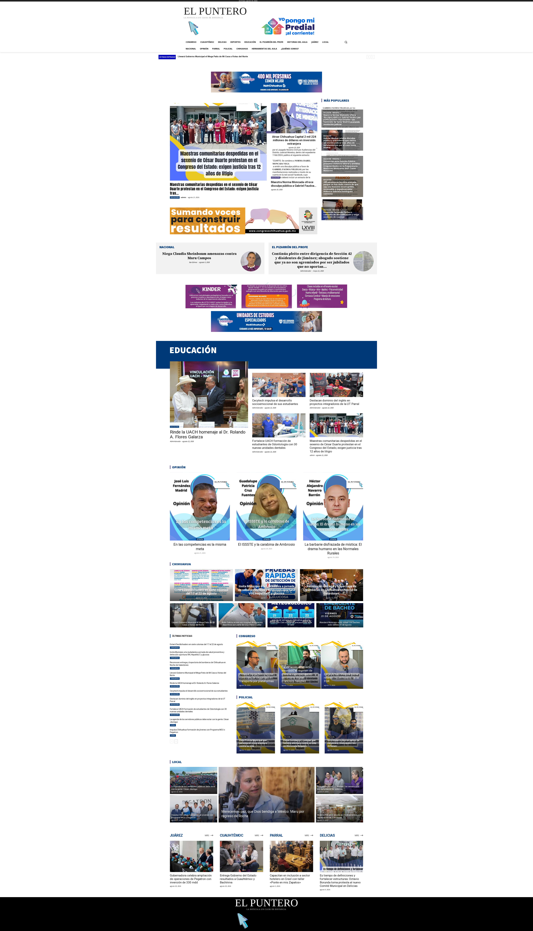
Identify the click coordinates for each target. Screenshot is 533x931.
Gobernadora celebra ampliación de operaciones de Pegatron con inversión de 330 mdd (191, 879)
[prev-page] (171, 741)
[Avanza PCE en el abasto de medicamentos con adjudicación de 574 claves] (339, 808)
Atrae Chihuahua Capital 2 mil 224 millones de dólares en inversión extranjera (294, 140)
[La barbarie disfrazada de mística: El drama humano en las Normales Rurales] (333, 506)
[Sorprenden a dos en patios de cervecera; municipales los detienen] (344, 727)
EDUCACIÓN (175, 197)
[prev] (368, 57)
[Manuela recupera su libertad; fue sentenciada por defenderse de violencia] (339, 780)
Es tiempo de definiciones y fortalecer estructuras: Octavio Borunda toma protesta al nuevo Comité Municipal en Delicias (340, 881)
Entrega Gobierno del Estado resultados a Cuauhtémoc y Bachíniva (238, 879)
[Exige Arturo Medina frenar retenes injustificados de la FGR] (342, 665)
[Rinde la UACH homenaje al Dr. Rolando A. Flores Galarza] (209, 394)
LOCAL (173, 725)
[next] (372, 57)
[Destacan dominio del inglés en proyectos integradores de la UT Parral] (336, 385)
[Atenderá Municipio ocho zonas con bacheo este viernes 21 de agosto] (339, 615)
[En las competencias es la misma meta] (200, 506)
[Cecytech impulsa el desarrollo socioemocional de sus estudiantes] (279, 385)
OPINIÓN (200, 539)
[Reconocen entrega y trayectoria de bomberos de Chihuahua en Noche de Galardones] (331, 585)
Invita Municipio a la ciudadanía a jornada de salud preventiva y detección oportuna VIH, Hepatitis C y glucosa (197, 653)
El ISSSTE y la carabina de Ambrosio (266, 544)
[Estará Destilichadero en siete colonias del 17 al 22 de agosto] (201, 585)
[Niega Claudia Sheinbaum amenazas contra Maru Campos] (251, 261)
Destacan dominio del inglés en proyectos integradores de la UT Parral (334, 402)
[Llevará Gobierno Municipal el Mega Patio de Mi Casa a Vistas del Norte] (193, 615)
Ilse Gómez (193, 262)
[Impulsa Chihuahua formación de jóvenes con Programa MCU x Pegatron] (193, 808)
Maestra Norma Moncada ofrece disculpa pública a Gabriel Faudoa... (293, 183)
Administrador (305, 271)
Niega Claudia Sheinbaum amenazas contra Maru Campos (199, 256)
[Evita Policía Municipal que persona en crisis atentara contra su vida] (256, 727)
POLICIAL (243, 737)
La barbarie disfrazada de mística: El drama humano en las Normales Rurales (333, 548)
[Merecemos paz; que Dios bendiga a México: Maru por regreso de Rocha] (267, 794)
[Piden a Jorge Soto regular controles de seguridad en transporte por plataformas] (257, 665)
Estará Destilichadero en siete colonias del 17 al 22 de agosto (208, 56)
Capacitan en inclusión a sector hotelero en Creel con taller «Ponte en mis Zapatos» (290, 879)
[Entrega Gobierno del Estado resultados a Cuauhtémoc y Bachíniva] (241, 856)
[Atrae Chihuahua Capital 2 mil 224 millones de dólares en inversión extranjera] (294, 118)
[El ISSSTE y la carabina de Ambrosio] (266, 506)
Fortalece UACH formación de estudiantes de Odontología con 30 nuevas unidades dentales (274, 444)
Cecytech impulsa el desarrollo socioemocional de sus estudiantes (275, 402)
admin (183, 197)
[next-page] (176, 741)
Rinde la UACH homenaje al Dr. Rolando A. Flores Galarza (207, 434)
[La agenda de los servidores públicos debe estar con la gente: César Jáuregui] (193, 780)
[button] (346, 42)
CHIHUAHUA (271, 132)
